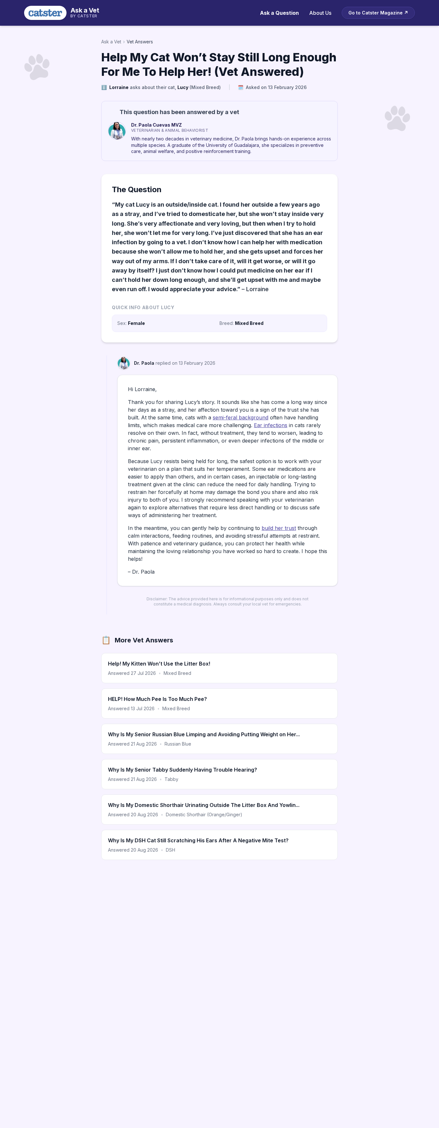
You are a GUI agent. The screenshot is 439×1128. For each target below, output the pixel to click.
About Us (320, 13)
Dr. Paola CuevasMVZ (156, 125)
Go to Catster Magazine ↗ (378, 12)
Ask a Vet (111, 41)
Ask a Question (279, 13)
